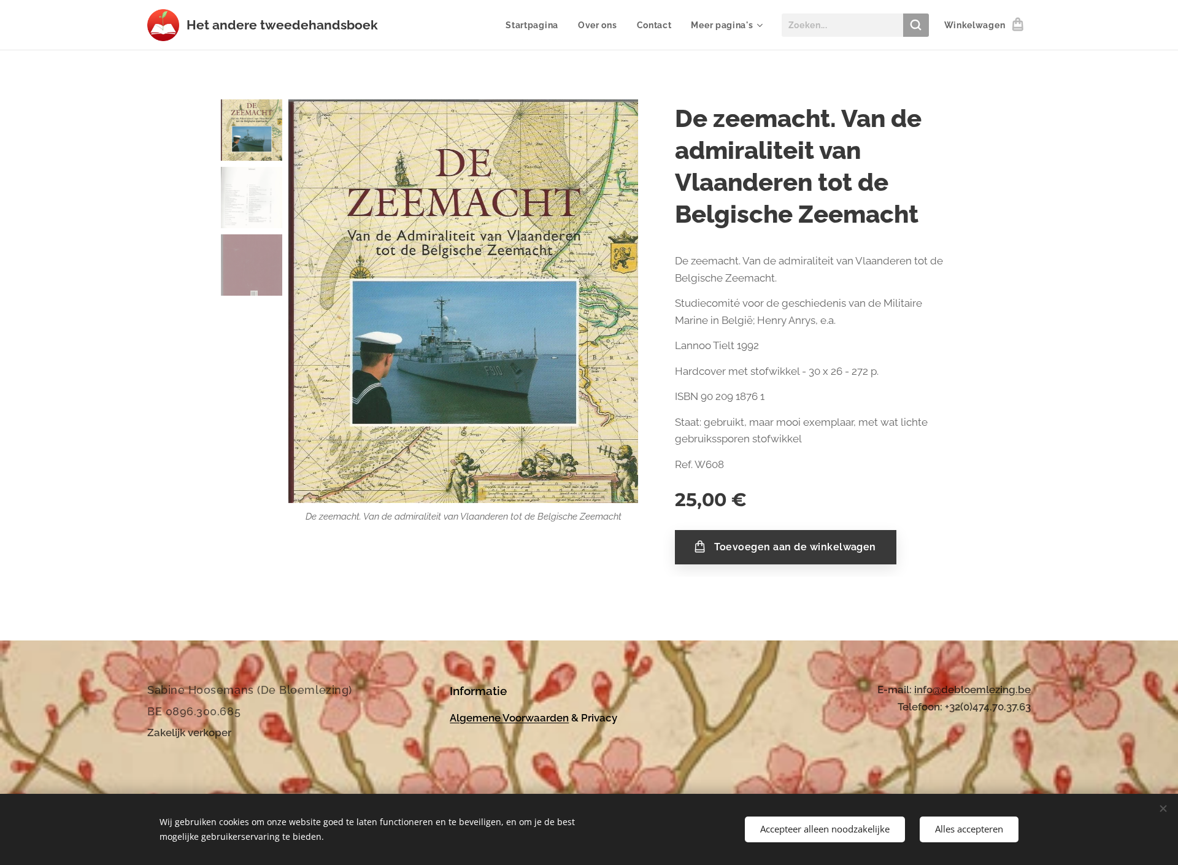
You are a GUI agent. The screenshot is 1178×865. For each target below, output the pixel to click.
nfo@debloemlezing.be (974, 689)
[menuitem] (535, 25)
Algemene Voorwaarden (509, 718)
